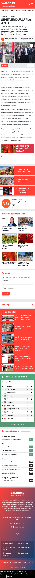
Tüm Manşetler (25, 547)
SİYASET (31, 11)
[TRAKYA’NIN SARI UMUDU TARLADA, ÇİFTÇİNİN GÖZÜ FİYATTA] (9, 238)
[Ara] (29, 4)
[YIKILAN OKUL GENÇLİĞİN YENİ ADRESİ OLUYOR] (25, 256)
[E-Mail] (13, 206)
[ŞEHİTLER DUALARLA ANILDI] (17, 52)
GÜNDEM (4, 11)
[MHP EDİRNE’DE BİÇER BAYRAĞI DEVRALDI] (9, 256)
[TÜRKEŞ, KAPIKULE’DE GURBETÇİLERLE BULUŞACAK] (9, 221)
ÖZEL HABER (15, 11)
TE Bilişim (22, 567)
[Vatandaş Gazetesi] (6, 203)
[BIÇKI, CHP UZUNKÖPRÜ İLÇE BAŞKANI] (25, 238)
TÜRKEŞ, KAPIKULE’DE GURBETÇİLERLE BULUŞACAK (9, 228)
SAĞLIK (30, 562)
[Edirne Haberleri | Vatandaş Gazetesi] (8, 4)
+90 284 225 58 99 (19, 523)
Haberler (4, 16)
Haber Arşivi (24, 553)
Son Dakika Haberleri (7, 554)
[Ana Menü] (32, 4)
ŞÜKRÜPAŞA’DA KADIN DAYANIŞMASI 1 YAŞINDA (25, 228)
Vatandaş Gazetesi (19, 202)
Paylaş (5, 65)
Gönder (5, 293)
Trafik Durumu (25, 543)
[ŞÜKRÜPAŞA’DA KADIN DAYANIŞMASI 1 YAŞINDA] (25, 221)
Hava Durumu (9, 543)
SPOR (24, 11)
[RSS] (17, 534)
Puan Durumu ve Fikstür (9, 548)
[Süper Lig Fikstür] (32, 431)
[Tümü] (32, 305)
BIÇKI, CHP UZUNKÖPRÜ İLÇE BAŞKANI (23, 245)
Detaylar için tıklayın (17, 424)
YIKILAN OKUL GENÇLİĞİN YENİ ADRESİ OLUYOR (23, 264)
